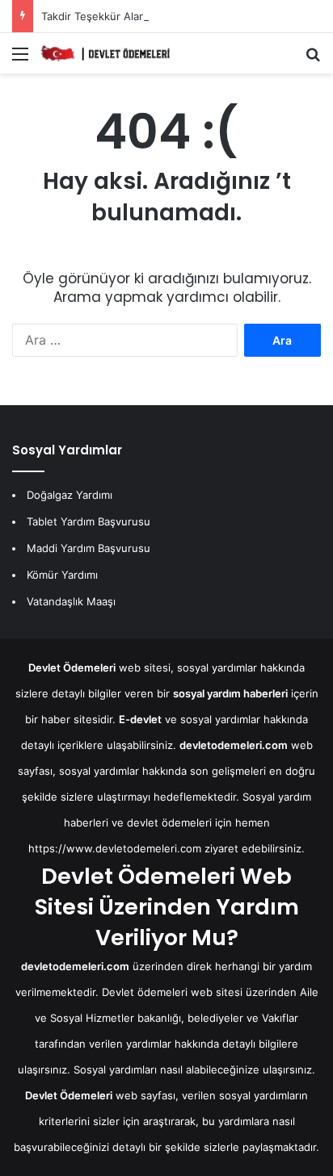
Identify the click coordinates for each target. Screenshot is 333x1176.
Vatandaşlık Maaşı (71, 601)
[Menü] (20, 59)
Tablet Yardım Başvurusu (88, 521)
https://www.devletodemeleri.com (114, 848)
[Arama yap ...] (313, 59)
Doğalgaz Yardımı (69, 494)
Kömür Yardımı (62, 574)
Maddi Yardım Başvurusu (88, 548)
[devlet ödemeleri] (105, 53)
